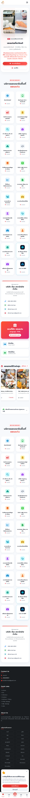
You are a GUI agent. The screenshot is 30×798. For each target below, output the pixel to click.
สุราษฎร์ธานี (7, 742)
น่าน (22, 756)
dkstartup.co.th (12, 309)
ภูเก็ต (22, 732)
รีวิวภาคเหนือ (7, 762)
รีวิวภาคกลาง (22, 762)
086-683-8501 (12, 301)
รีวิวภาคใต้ (22, 759)
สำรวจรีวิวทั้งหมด (15, 63)
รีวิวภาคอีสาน (7, 766)
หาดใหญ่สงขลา (7, 749)
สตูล (7, 735)
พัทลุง (7, 745)
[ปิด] (27, 771)
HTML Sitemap (6, 701)
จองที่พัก (15, 68)
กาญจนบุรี (7, 756)
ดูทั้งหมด (24, 366)
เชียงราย (22, 752)
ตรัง (7, 738)
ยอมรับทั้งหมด (15, 786)
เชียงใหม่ (7, 752)
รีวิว (3, 692)
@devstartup (11, 305)
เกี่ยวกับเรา (4, 695)
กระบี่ (7, 732)
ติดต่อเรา (4, 697)
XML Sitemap (5, 704)
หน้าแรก (4, 690)
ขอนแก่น (22, 749)
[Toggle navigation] (27, 2)
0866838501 (6, 678)
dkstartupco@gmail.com (14, 313)
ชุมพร (22, 742)
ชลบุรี (7, 759)
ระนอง (22, 738)
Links (3, 706)
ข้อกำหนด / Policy (6, 699)
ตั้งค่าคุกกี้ (15, 789)
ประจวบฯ (22, 745)
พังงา (22, 735)
